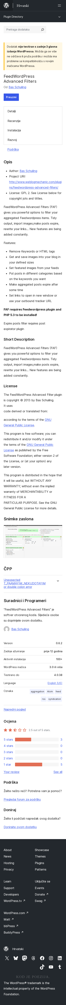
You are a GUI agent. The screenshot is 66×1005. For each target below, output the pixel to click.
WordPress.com (16, 913)
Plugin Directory (13, 16)
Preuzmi (11, 97)
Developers (11, 894)
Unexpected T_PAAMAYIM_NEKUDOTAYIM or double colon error (25, 583)
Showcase (42, 850)
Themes (40, 856)
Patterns (40, 869)
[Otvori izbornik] (60, 5)
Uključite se (42, 881)
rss (43, 699)
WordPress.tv (14, 901)
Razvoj (12, 140)
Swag (40, 901)
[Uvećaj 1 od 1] (57, 530)
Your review (11, 772)
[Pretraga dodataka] (42, 29)
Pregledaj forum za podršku (22, 799)
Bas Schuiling (17, 87)
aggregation (37, 691)
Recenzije (14, 121)
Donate (42, 894)
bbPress (11, 926)
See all (58, 772)
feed (58, 691)
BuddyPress (14, 932)
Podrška (13, 149)
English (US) (55, 683)
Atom (50, 691)
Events (39, 888)
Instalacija (14, 130)
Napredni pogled (15, 709)
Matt (9, 919)
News (7, 856)
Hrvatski (17, 949)
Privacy (9, 869)
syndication (54, 699)
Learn (7, 881)
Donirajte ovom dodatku (20, 827)
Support (9, 888)
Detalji (12, 111)
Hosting (9, 863)
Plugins (39, 863)
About (8, 850)
